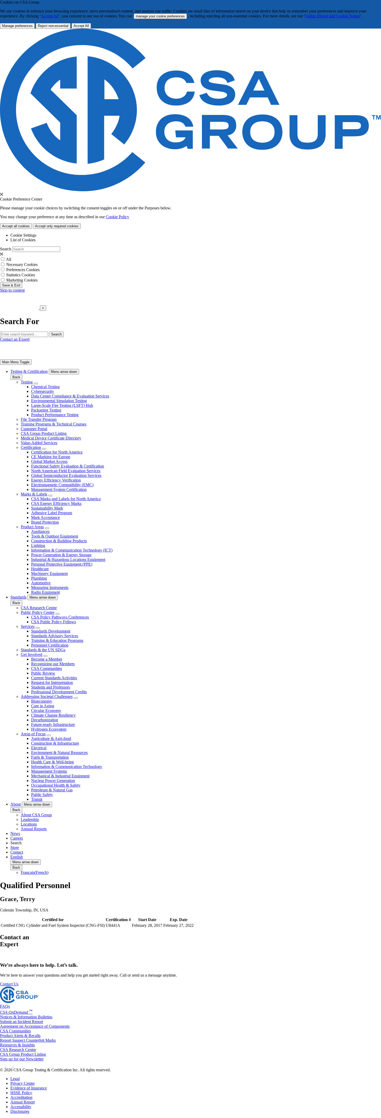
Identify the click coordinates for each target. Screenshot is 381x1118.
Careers (16, 838)
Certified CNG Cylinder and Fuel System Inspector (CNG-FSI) (53, 925)
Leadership (30, 819)
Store (14, 847)
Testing (27, 382)
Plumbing (39, 578)
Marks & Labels (34, 494)
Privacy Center (22, 1083)
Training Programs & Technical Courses (53, 424)
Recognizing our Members (53, 664)
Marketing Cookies (22, 280)
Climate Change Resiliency (53, 715)
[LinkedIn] (3, 1065)
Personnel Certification (49, 645)
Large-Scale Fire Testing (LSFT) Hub (62, 405)
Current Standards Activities (54, 678)
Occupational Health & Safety (55, 785)
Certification (31, 447)
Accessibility (20, 1107)
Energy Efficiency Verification (56, 480)
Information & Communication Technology (66, 766)
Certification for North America (56, 452)
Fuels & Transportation (50, 757)
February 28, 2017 (147, 925)
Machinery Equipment (49, 573)
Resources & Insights (17, 1045)
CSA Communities (46, 668)
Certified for (53, 919)
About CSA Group (36, 815)
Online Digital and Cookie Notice (332, 16)
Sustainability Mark (47, 508)
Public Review (43, 673)
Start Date (147, 919)
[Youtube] (19, 1065)
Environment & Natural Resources (59, 752)
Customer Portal (34, 429)
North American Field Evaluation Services (65, 471)
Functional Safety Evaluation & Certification (67, 466)
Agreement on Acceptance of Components (34, 1026)
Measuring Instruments (49, 587)
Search (5, 249)
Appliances (40, 531)
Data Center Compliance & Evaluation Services (70, 396)
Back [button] (16, 377)
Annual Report (22, 1102)
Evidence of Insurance (28, 1088)
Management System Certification (59, 489)
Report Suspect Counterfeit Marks (28, 1040)
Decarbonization (44, 720)
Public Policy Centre (37, 612)
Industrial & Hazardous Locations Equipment (68, 559)
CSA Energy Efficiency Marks (56, 503)
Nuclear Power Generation (53, 780)
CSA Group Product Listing (44, 433)
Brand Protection (45, 522)
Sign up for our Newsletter (22, 1059)
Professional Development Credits (59, 692)
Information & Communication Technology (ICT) (71, 550)
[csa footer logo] (19, 1001)
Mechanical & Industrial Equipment (60, 776)
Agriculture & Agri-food (51, 738)
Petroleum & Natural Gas (52, 790)
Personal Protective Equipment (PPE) (61, 564)
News (15, 833)
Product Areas (32, 527)
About (15, 804)
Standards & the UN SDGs (43, 650)
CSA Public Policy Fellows (53, 622)
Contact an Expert (15, 339)
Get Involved (31, 654)
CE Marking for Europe (50, 457)
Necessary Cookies (22, 264)
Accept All (50, 16)
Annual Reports (34, 829)
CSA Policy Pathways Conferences (60, 617)
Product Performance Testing (55, 415)
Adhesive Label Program (51, 513)
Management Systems (49, 771)
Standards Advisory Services (54, 636)
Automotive (41, 583)
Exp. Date (178, 919)
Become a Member (46, 659)
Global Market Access (49, 461)
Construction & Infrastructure (55, 743)
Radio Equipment (45, 592)
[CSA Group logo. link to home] (190, 190)
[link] (16, 362)
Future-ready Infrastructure (53, 724)
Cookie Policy (117, 217)
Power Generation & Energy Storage (61, 555)
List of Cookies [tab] (23, 240)
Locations (29, 824)
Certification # (118, 919)
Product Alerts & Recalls (20, 1035)
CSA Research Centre (39, 608)
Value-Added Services (39, 443)
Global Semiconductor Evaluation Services (66, 475)
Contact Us (9, 984)
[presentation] (1, 194)
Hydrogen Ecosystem (48, 729)
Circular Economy (46, 710)
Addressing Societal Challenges (47, 696)
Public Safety (42, 794)
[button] (64, 371)
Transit (36, 799)
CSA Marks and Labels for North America (66, 499)
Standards (18, 597)
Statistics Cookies (20, 275)
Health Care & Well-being (52, 762)
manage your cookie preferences (160, 16)
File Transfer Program (39, 419)
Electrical (38, 748)
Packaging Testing (46, 410)
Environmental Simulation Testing (59, 401)
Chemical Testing (45, 387)
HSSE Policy (21, 1092)
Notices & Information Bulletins (26, 1017)
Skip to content (12, 290)
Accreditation (21, 1097)
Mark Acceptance (45, 517)
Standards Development (50, 631)
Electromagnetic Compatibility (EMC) (62, 485)
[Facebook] (11, 1065)
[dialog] (190, 315)
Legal (15, 1078)
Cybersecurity (42, 391)
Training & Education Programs (57, 640)
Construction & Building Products (59, 541)
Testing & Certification (29, 371)
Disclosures (19, 1111)
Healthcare (40, 569)
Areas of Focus (33, 734)
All (8, 259)
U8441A (113, 925)
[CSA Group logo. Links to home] (20, 308)
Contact (16, 852)
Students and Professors (50, 687)
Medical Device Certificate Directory (51, 438)
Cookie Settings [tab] (23, 235)
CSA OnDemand (16, 1012)
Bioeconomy (41, 701)
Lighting (38, 545)
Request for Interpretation (52, 682)
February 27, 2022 (178, 925)
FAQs (5, 1006)
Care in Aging (42, 706)
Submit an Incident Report (21, 1021)
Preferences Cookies (23, 270)
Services (27, 626)
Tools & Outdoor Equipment (54, 536)
